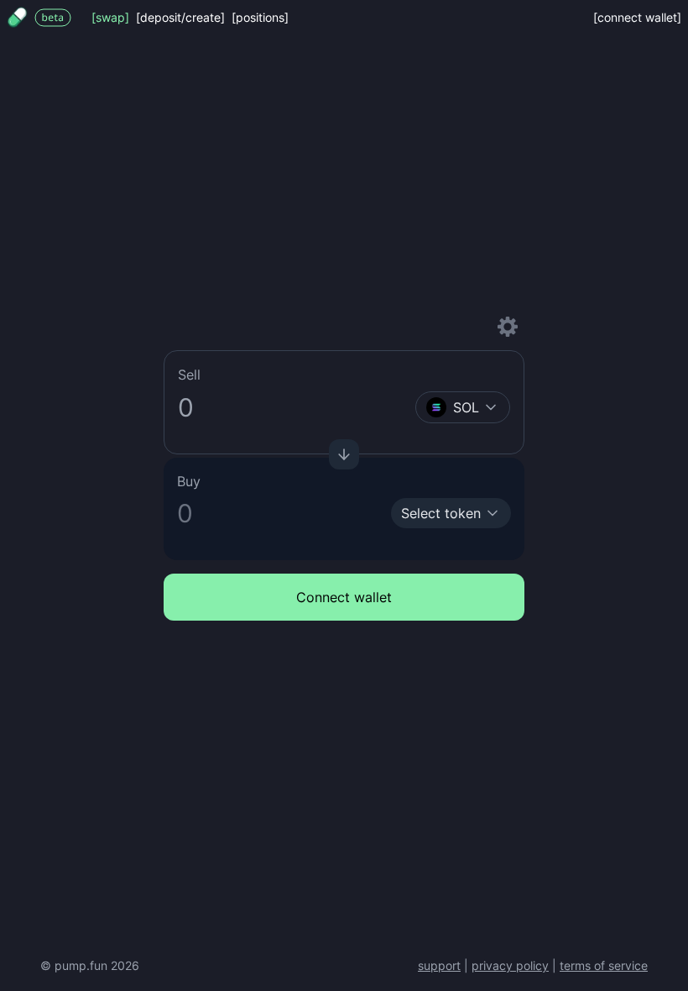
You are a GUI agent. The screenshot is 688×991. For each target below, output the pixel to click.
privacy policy (510, 965)
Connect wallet (344, 597)
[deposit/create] (180, 17)
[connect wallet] (637, 17)
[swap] (110, 17)
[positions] (260, 17)
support (439, 965)
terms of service (604, 965)
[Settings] (507, 326)
